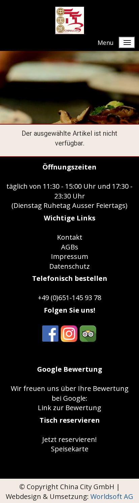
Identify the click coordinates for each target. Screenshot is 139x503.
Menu (106, 42)
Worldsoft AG (111, 496)
